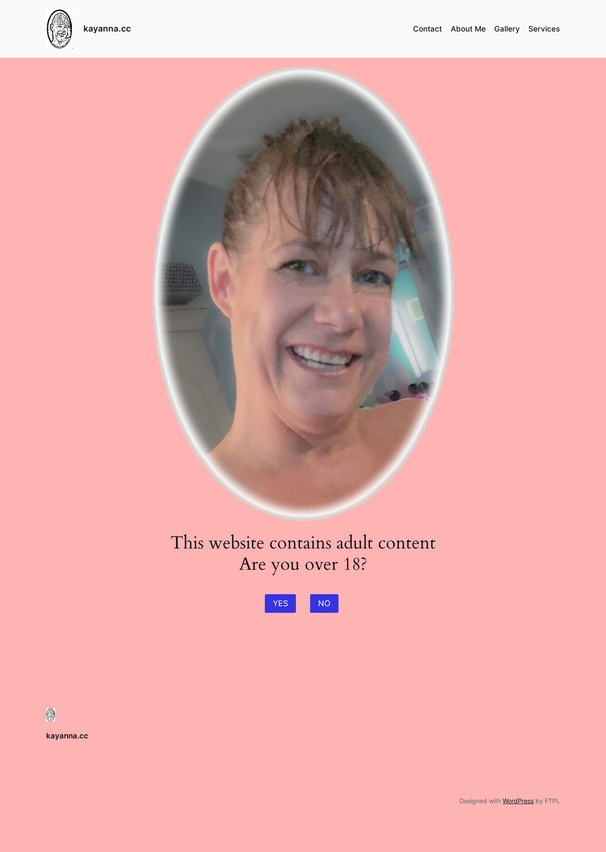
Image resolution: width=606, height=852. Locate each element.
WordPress (518, 801)
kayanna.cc (107, 28)
